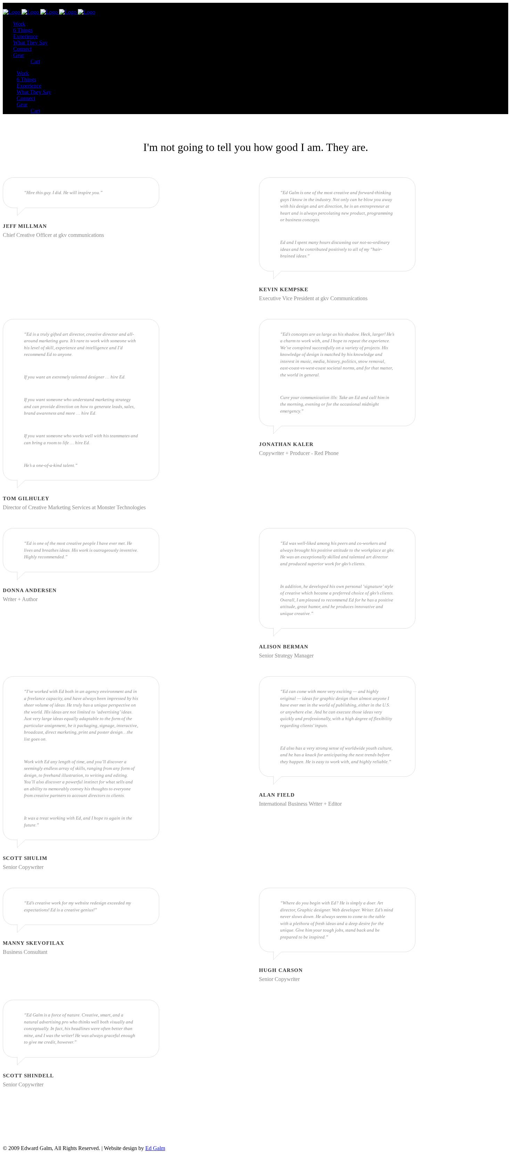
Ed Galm (155, 1148)
